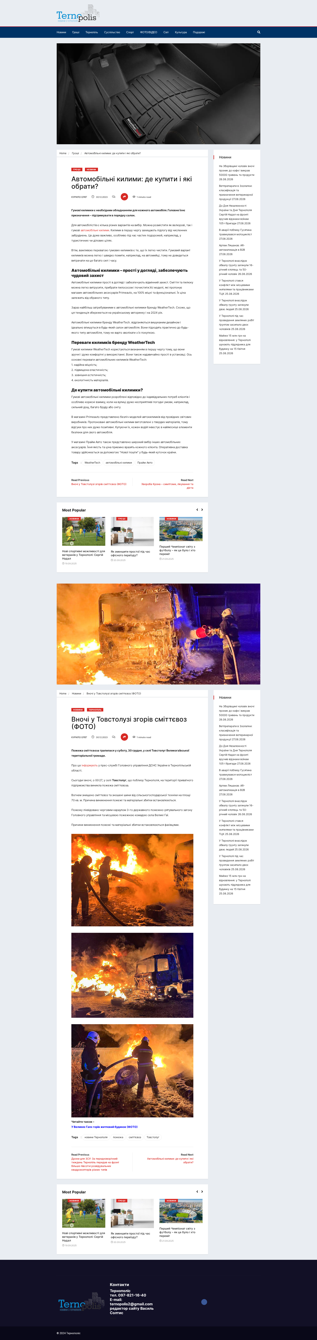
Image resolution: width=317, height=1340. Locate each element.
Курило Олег (79, 197)
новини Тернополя (96, 1137)
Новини (61, 32)
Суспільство (112, 32)
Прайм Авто (144, 462)
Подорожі (199, 32)
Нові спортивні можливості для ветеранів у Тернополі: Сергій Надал (83, 554)
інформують (90, 765)
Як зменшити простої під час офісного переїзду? (130, 553)
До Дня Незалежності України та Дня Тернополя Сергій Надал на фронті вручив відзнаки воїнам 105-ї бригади (235, 214)
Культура (181, 32)
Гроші (75, 32)
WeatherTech (92, 462)
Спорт (130, 32)
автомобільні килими (95, 230)
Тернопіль (91, 32)
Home (62, 153)
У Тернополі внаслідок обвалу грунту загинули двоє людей (234, 305)
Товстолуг (153, 1137)
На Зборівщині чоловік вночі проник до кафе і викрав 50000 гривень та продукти (236, 170)
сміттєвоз (135, 1137)
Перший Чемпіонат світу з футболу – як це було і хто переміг (177, 550)
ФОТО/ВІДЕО (148, 32)
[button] (198, 512)
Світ (166, 32)
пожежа (118, 1137)
